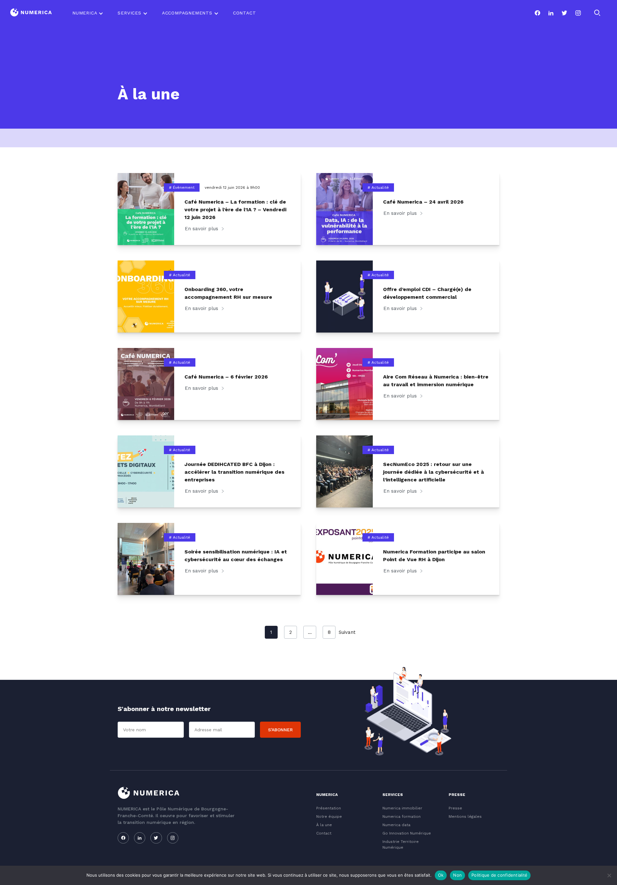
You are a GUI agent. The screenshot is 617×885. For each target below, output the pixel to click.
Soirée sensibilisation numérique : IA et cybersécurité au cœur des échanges (235, 555)
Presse (455, 808)
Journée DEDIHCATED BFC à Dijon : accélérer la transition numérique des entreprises (234, 472)
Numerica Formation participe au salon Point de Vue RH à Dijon (434, 555)
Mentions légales (465, 816)
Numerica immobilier (402, 808)
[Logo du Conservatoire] (31, 13)
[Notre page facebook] (537, 13)
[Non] (609, 875)
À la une (324, 825)
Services (129, 12)
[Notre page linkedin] (551, 13)
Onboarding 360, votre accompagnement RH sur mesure (228, 293)
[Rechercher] (597, 13)
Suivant (347, 632)
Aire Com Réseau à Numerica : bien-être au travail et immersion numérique (435, 381)
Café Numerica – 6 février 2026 (226, 377)
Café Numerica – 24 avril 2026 (423, 202)
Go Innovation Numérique (406, 833)
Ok (441, 875)
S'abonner (280, 729)
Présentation (328, 808)
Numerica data (396, 825)
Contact (244, 12)
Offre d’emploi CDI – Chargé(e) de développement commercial (427, 293)
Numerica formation (401, 816)
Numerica (84, 12)
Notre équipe (329, 816)
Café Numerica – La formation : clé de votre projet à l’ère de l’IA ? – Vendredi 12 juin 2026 (235, 209)
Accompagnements (187, 12)
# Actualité (378, 187)
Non (457, 875)
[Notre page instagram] (578, 13)
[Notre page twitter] (564, 13)
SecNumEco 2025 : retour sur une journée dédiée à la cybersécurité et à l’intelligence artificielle (433, 472)
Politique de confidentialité (499, 875)
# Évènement (181, 187)
